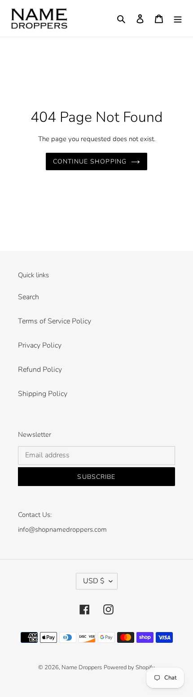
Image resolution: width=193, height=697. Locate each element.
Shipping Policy (42, 394)
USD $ (94, 581)
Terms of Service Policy (54, 321)
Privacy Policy (39, 345)
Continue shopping (90, 161)
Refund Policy (40, 369)
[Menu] (177, 18)
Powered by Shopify (129, 667)
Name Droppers (81, 667)
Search (28, 297)
